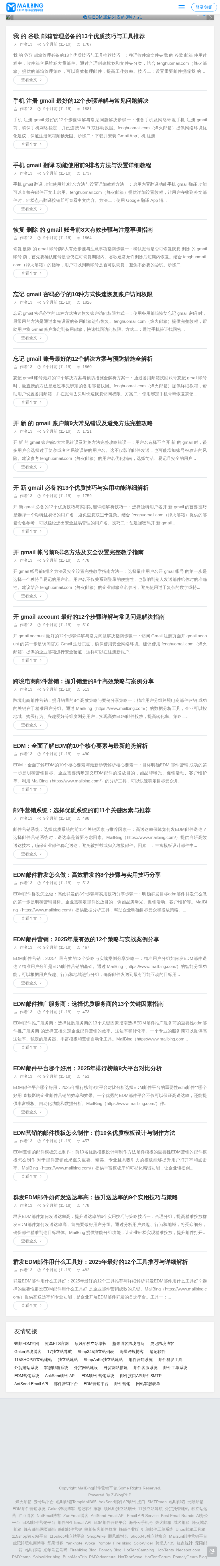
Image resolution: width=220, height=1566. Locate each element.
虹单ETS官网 (57, 1343)
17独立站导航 (59, 1351)
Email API (82, 1522)
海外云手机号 (141, 1522)
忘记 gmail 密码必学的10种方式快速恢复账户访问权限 (83, 294)
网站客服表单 (148, 1383)
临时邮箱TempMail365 (76, 1501)
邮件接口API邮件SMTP (141, 1375)
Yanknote (74, 1543)
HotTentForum (158, 1557)
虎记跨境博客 (162, 1343)
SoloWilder (143, 1543)
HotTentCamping (139, 1550)
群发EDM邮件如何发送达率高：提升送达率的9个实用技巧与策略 (95, 1197)
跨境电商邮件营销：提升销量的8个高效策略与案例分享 (83, 681)
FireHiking (122, 1543)
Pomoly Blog (110, 1550)
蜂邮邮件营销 (70, 1529)
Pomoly (104, 1543)
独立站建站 (68, 1359)
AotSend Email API (31, 1383)
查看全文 (29, 79)
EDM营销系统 (26, 1375)
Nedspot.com (188, 1550)
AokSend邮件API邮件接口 (122, 1501)
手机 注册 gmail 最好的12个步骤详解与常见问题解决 (81, 100)
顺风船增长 (118, 1536)
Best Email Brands (177, 1515)
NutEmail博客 (49, 1515)
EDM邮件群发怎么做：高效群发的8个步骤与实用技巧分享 (87, 875)
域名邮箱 (182, 1522)
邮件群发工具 (170, 1359)
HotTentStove (130, 1557)
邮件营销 (122, 1383)
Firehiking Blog (83, 1550)
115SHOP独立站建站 (33, 1359)
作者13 (26, 44)
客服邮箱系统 (56, 1367)
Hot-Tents (165, 1550)
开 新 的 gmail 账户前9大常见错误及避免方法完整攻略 (83, 423)
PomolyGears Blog (190, 1557)
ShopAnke (96, 1536)
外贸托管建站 (177, 1508)
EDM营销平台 (96, 1383)
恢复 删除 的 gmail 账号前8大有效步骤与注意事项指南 (83, 229)
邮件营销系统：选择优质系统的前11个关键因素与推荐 (82, 810)
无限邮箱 (195, 1501)
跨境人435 (165, 1543)
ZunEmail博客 (76, 1515)
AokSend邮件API (60, 1375)
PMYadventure (102, 1557)
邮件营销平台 (66, 1383)
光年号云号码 (55, 1550)
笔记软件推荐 (89, 1508)
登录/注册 (204, 7)
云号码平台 (44, 1501)
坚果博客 (55, 1543)
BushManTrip (75, 1557)
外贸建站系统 (26, 1367)
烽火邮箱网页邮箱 (40, 1529)
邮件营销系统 (141, 1359)
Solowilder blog (46, 1557)
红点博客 (26, 1515)
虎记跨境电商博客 (29, 1543)
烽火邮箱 (23, 1501)
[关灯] (212, 1552)
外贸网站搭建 (116, 1367)
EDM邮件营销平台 (38, 1522)
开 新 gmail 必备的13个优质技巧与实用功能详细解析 (81, 488)
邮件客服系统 (145, 1367)
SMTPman (157, 1501)
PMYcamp (21, 1557)
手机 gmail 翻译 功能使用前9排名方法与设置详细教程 (82, 165)
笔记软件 (158, 1351)
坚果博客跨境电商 (128, 1343)
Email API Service (143, 1515)
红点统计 (185, 1543)
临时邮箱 (177, 1501)
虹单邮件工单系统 (157, 1529)
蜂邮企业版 (129, 1529)
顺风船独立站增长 (90, 1343)
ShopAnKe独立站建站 (103, 1359)
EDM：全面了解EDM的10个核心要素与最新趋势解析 (80, 746)
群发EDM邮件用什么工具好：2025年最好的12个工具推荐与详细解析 (100, 1262)
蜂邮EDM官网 (26, 1343)
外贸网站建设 (86, 1367)
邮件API (65, 1522)
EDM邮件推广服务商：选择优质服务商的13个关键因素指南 (88, 1004)
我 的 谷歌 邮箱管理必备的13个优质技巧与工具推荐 (79, 36)
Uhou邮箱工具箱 (190, 1529)
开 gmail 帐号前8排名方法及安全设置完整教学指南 (78, 552)
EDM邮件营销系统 (97, 1375)
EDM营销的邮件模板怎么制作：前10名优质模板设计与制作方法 (94, 1133)
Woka (90, 1543)
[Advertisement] (110, 1444)
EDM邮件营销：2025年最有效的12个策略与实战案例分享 (86, 939)
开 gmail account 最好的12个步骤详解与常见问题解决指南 (89, 617)
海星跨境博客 (132, 1351)
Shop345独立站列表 (96, 1351)
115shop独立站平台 (29, 1536)
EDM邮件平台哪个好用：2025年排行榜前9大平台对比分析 (87, 1068)
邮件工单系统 (175, 1367)
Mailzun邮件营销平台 (188, 1536)
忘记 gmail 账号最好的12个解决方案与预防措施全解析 (83, 359)
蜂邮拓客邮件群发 (101, 1529)
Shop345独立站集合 (148, 1536)
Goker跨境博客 (28, 1351)
